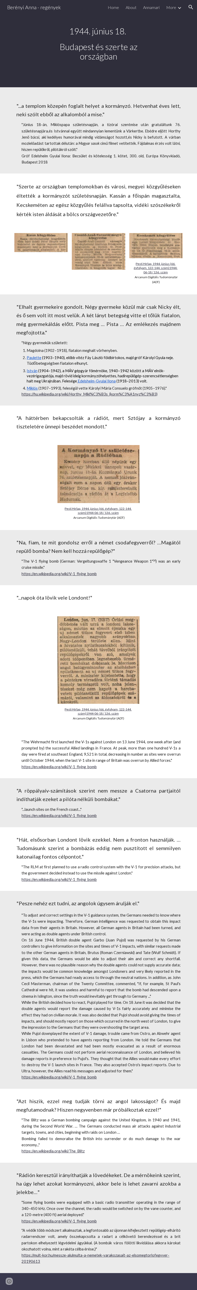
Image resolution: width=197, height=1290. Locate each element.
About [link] (131, 7)
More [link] (171, 7)
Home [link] (113, 7)
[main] (98, 43)
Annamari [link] (151, 7)
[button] (191, 7)
